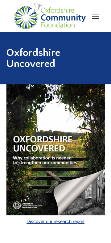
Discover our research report (55, 221)
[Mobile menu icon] (95, 16)
